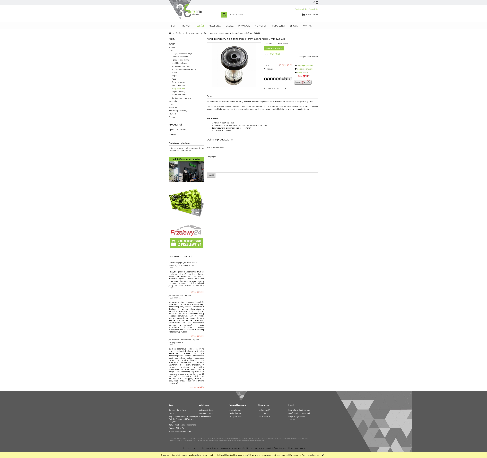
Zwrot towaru (264, 416)
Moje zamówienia (206, 410)
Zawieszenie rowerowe (181, 98)
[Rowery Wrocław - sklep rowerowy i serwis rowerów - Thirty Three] (170, 33)
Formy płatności (235, 410)
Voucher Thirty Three (178, 428)
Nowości (172, 114)
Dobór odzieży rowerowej (299, 413)
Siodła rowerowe (179, 85)
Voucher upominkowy (178, 110)
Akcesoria (173, 101)
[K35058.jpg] (234, 64)
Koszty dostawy (235, 416)
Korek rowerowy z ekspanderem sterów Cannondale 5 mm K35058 (186, 149)
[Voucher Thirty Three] (186, 202)
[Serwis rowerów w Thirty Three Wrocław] (186, 171)
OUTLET (172, 44)
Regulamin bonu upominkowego (182, 425)
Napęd (175, 75)
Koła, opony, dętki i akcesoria (184, 69)
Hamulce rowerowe (180, 56)
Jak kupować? (264, 410)
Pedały (174, 79)
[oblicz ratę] (303, 77)
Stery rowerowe (178, 88)
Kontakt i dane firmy (177, 410)
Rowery (172, 47)
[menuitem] (174, 25)
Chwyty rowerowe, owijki (182, 53)
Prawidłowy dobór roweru (299, 410)
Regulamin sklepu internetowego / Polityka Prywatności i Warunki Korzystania (183, 419)
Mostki (174, 72)
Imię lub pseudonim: (215, 147)
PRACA (171, 413)
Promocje (173, 117)
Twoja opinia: (212, 156)
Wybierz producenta (177, 129)
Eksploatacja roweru (297, 416)
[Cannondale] (278, 78)
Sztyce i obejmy (178, 91)
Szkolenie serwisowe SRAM (180, 431)
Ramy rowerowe (178, 82)
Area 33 (291, 420)
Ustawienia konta (206, 413)
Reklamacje (263, 413)
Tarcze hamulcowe (179, 95)
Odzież (172, 104)
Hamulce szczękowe (180, 60)
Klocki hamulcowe (179, 63)
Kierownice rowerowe (181, 66)
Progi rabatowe (235, 413)
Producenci (173, 107)
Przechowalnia (205, 416)
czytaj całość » (197, 292)
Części (171, 50)
